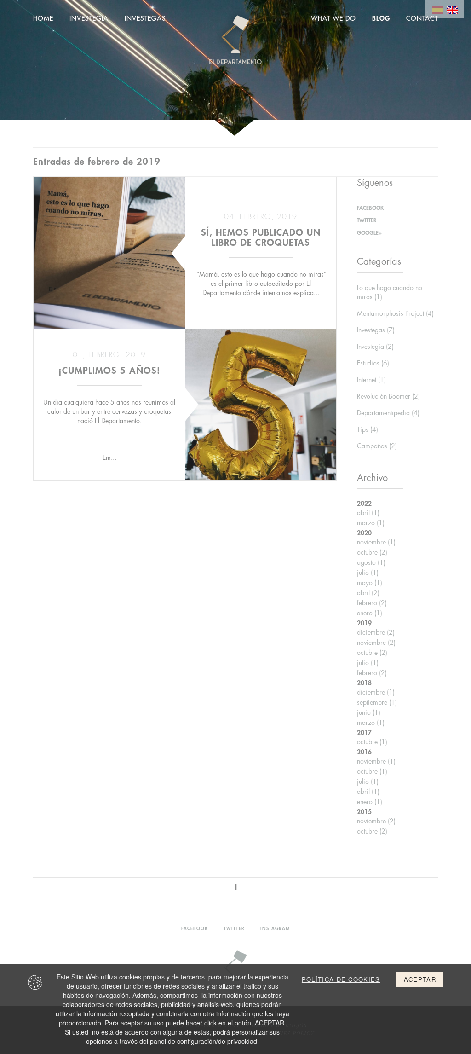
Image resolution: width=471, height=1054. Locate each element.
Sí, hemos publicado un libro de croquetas (261, 238)
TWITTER (367, 220)
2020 (364, 533)
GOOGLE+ (369, 233)
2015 (364, 812)
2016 (364, 752)
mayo (369, 582)
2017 (364, 733)
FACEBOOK (370, 208)
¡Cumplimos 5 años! (109, 371)
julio (368, 572)
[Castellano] (437, 9)
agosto (371, 562)
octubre (372, 552)
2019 (364, 623)
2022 (364, 503)
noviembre (376, 542)
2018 (364, 683)
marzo (371, 523)
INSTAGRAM (275, 929)
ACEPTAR (420, 979)
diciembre (376, 632)
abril (368, 513)
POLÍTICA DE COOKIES (341, 979)
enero (369, 613)
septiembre (377, 702)
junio (368, 712)
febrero (372, 603)
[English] (452, 9)
